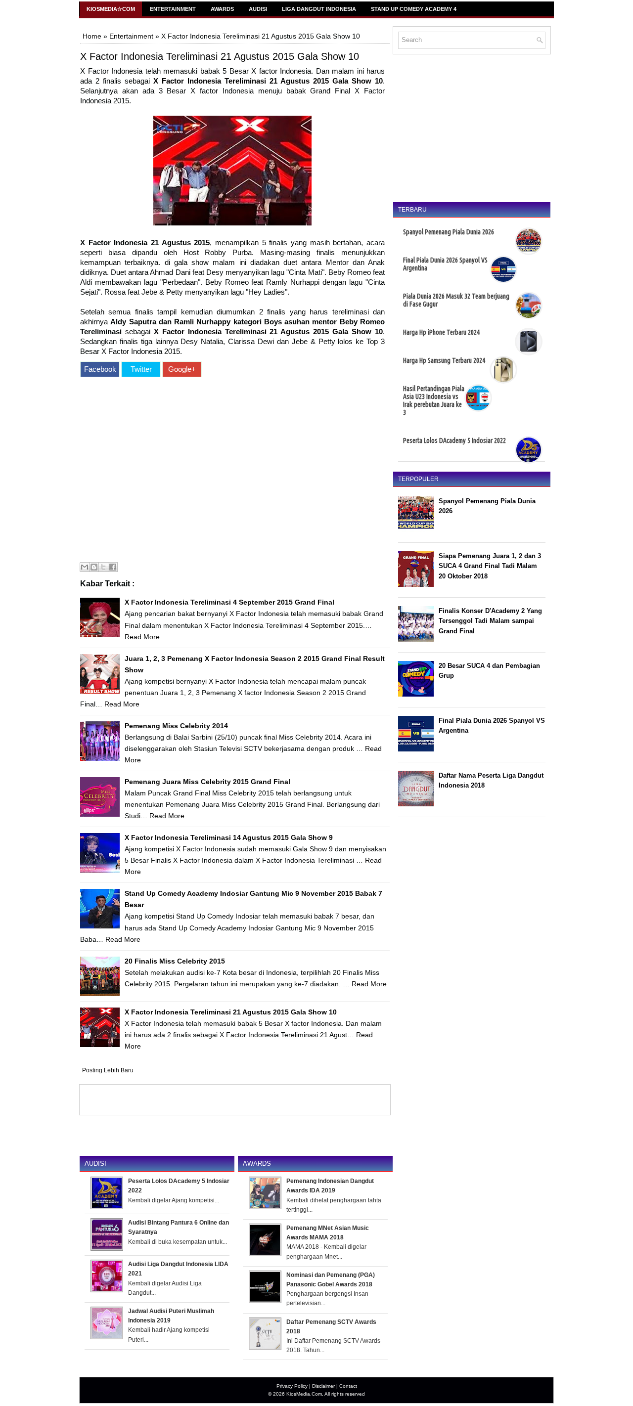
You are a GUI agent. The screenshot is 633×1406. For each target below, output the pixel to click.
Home (92, 36)
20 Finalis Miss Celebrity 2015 (175, 961)
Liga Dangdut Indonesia (319, 9)
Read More (142, 637)
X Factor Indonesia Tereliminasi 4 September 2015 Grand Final (229, 602)
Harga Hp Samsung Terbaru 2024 (444, 360)
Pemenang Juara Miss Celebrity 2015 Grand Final (207, 782)
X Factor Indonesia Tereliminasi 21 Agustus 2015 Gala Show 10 (219, 56)
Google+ (182, 369)
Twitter (141, 369)
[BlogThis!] (94, 567)
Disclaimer (323, 1386)
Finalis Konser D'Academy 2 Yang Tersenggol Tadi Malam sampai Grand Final (490, 621)
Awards (222, 9)
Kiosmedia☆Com (111, 9)
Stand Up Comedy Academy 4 (413, 9)
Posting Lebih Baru (108, 1070)
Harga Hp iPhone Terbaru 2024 (441, 332)
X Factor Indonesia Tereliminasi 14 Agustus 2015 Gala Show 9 (229, 837)
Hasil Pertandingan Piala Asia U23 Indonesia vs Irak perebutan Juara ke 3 (433, 400)
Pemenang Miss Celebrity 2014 (176, 726)
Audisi (258, 9)
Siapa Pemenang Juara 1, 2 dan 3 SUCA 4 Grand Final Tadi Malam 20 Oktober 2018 (490, 566)
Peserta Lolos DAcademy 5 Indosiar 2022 (454, 440)
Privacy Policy (292, 1386)
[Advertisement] (232, 471)
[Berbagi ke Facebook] (113, 567)
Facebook (100, 369)
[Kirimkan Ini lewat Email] (85, 567)
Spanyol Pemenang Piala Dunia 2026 (448, 232)
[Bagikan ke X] (103, 567)
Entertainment (173, 9)
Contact (348, 1386)
